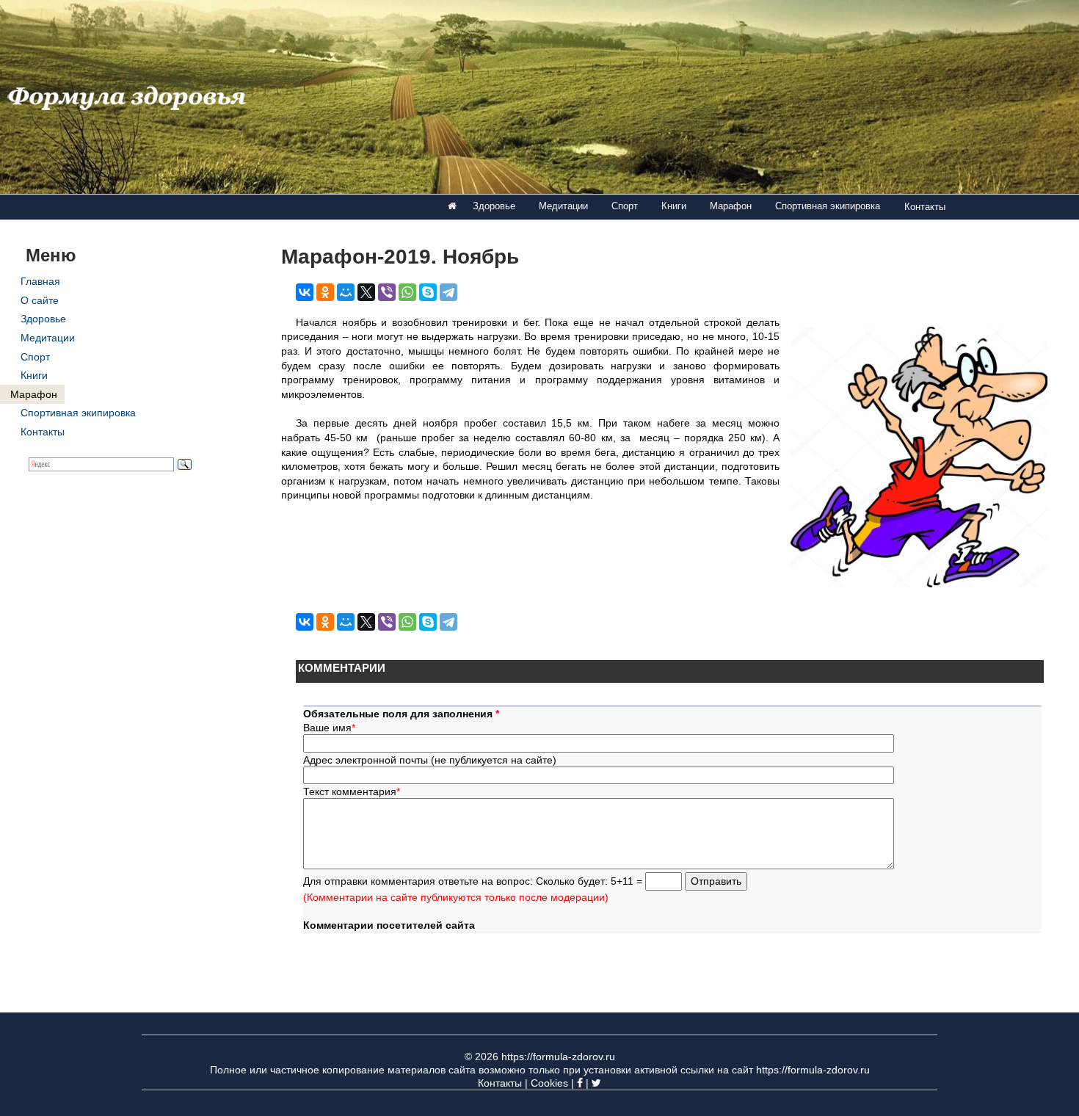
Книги (673, 205)
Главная (40, 281)
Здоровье (494, 205)
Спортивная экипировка (827, 205)
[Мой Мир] (346, 292)
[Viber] (387, 292)
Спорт (624, 205)
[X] (366, 292)
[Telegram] (448, 292)
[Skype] (428, 292)
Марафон (731, 205)
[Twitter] (596, 1083)
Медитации (563, 205)
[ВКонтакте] (304, 292)
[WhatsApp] (407, 292)
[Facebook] (580, 1083)
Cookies (549, 1083)
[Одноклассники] (325, 292)
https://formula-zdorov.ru (558, 1056)
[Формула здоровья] (452, 206)
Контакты (924, 206)
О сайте (40, 300)
